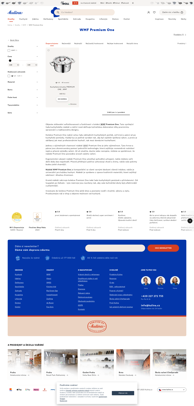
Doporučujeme (52, 43)
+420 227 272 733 (152, 296)
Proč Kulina (114, 303)
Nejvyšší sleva (132, 43)
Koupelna (19, 295)
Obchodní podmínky (86, 301)
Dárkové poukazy (85, 297)
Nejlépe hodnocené (115, 43)
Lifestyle (18, 299)
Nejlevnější (66, 43)
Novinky (172, 19)
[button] (116, 44)
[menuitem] (11, 19)
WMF (102, 124)
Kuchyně (18, 274)
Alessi (48, 278)
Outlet (17, 307)
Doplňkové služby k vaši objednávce (88, 280)
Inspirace (159, 19)
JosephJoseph (52, 295)
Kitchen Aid (51, 287)
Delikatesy (19, 282)
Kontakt (81, 309)
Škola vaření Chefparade (120, 299)
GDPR (80, 305)
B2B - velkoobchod (117, 287)
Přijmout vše (123, 393)
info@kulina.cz (150, 305)
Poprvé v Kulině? (116, 291)
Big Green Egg (52, 291)
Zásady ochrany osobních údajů (77, 390)
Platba (80, 285)
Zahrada (18, 291)
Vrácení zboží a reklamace (89, 274)
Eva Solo (49, 307)
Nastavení (63, 401)
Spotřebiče (19, 287)
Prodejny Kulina (116, 274)
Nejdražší (78, 43)
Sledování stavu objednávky (121, 295)
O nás (112, 282)
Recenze (113, 278)
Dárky (183, 19)
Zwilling (49, 299)
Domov (18, 303)
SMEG (48, 282)
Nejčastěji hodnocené (94, 43)
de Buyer (50, 303)
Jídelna (18, 278)
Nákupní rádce (84, 293)
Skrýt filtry (14, 40)
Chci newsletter (163, 248)
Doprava (81, 289)
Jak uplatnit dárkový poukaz (121, 307)
